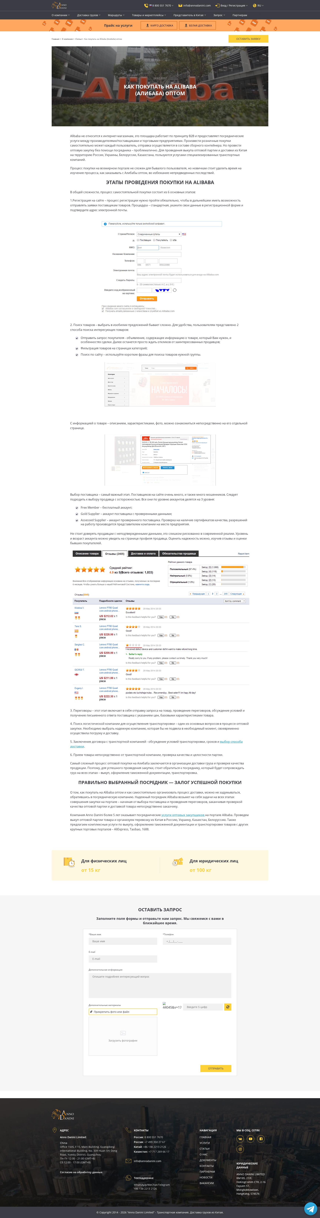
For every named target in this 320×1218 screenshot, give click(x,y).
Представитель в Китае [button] (189, 15)
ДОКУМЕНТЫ (208, 1160)
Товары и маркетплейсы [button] (148, 15)
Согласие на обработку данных (81, 1172)
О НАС (204, 1154)
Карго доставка (162, 25)
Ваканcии (207, 1183)
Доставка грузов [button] (87, 15)
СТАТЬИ (205, 1148)
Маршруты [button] (115, 15)
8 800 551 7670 (153, 1137)
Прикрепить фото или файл (111, 1012)
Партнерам (240, 15)
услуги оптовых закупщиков (183, 815)
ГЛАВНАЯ (205, 1137)
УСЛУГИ (205, 1143)
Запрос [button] (218, 15)
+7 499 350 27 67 (154, 1142)
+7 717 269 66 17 (159, 1151)
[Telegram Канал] (310, 1208)
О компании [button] (59, 15)
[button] (159, 5)
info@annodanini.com (147, 1161)
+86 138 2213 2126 (154, 1147)
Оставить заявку (248, 39)
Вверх (40, 1197)
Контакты (207, 1166)
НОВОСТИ (206, 1177)
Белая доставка (200, 25)
